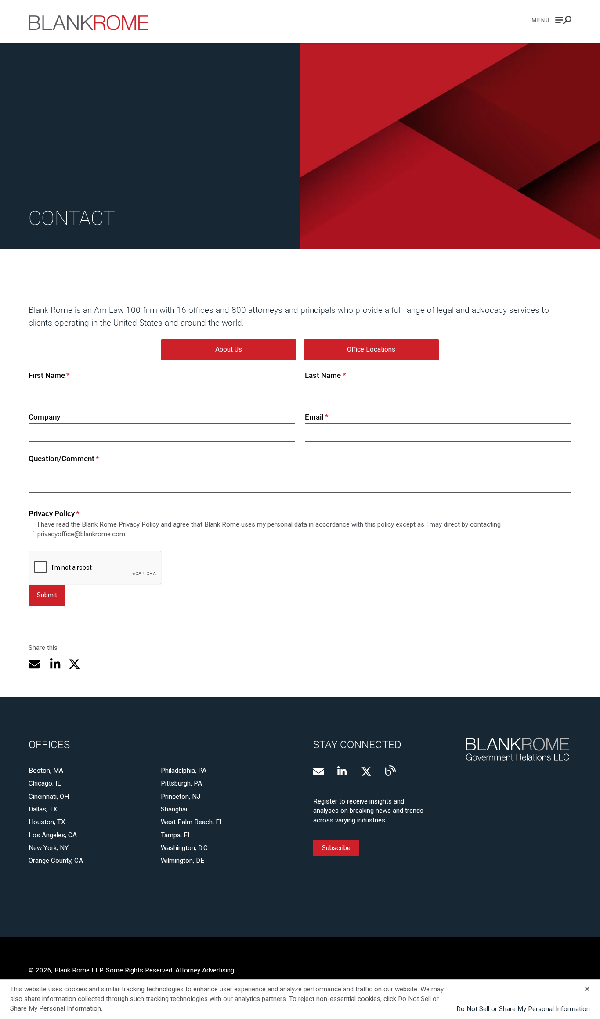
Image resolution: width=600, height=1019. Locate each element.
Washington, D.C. (185, 848)
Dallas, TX (43, 809)
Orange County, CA (56, 861)
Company (44, 417)
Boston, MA (46, 771)
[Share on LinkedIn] (54, 664)
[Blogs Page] (390, 770)
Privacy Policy (54, 513)
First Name (49, 375)
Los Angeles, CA (53, 835)
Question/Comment (64, 458)
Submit (47, 595)
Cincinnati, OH (49, 796)
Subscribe (336, 848)
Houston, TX (47, 822)
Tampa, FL (176, 835)
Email (317, 417)
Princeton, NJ (180, 796)
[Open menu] (551, 20)
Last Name (325, 375)
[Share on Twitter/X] (74, 664)
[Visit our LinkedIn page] (342, 771)
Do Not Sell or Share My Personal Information (523, 1009)
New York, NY (49, 848)
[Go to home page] (88, 22)
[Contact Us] (318, 771)
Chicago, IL (45, 783)
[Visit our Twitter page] (366, 771)
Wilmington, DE (182, 861)
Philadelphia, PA (183, 771)
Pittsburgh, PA (181, 783)
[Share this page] (34, 664)
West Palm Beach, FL (192, 822)
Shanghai (174, 809)
